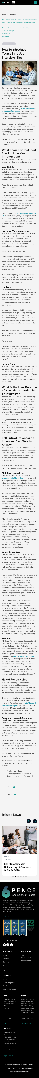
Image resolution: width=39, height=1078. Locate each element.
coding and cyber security (24, 656)
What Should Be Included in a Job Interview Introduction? (19, 20)
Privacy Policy (11, 1068)
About (5, 979)
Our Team (6, 986)
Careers (6, 962)
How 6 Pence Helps (8, 31)
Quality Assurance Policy (19, 1072)
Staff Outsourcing (24, 956)
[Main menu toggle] (35, 2)
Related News (6, 37)
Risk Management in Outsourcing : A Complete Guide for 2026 (17, 867)
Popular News (6, 34)
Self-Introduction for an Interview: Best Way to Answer (19, 28)
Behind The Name (9, 989)
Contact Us (6, 969)
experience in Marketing (12, 478)
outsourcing (31, 828)
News (5, 965)
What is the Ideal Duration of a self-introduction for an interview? (18, 24)
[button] (29, 821)
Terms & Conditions (25, 1068)
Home (5, 955)
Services (6, 959)
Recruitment (24, 960)
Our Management (9, 983)
